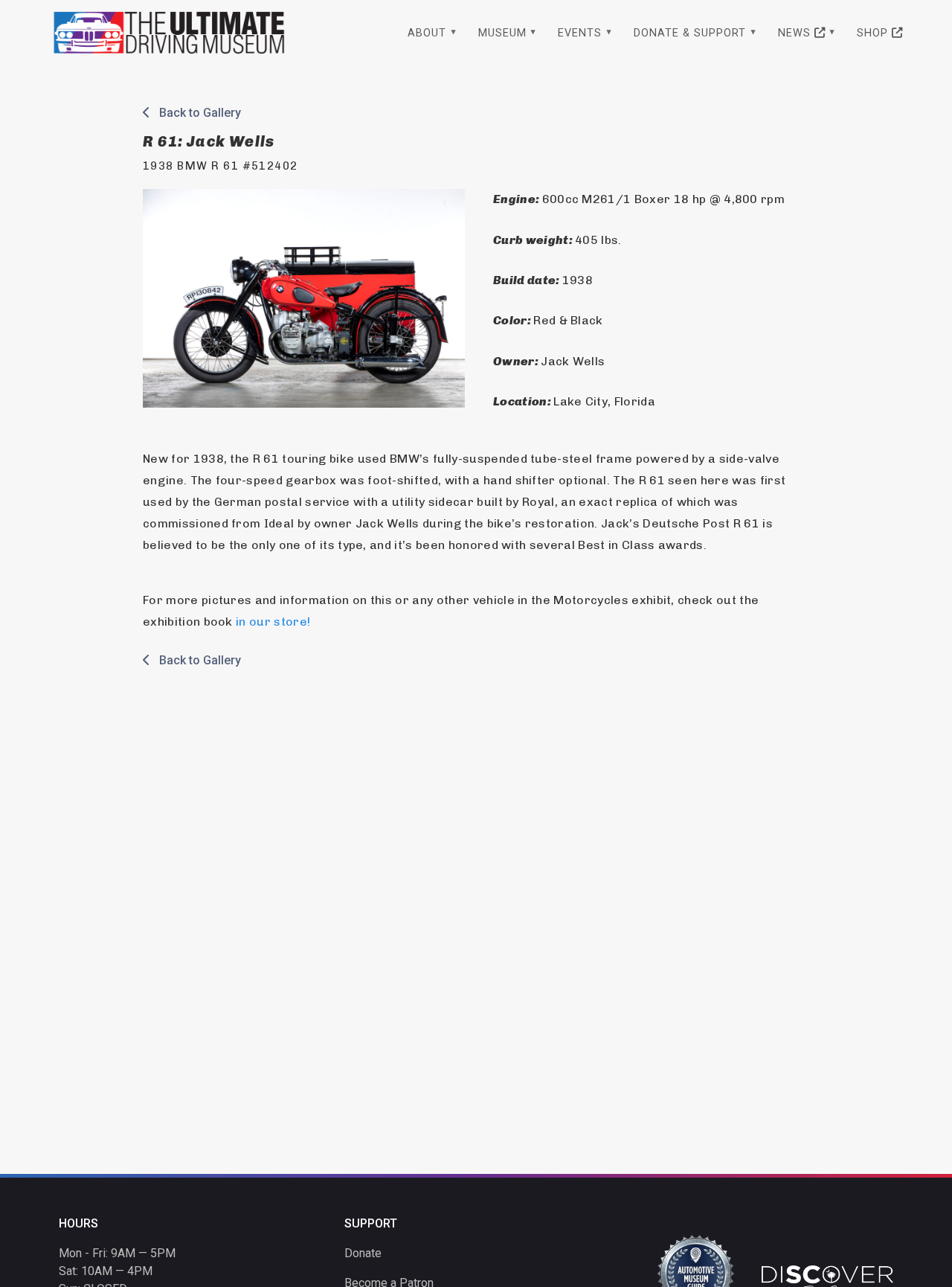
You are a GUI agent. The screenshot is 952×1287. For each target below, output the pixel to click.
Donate (363, 1253)
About (427, 33)
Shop (874, 33)
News (796, 33)
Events (580, 33)
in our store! (273, 621)
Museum (502, 33)
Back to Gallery (195, 113)
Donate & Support (690, 33)
